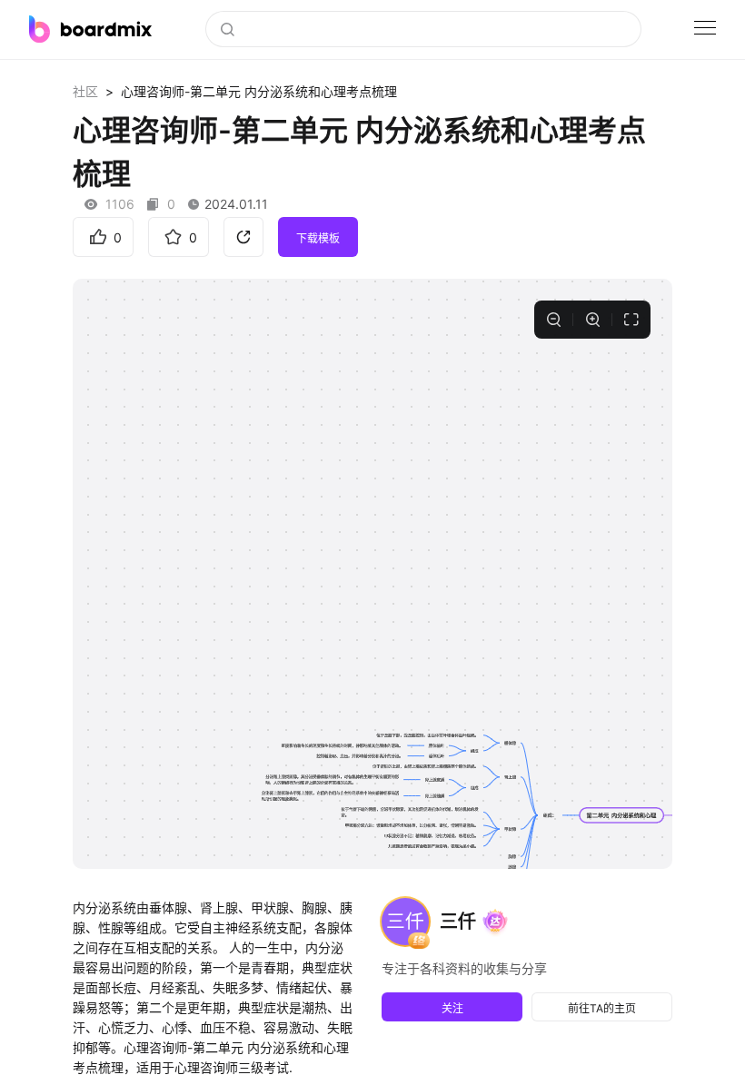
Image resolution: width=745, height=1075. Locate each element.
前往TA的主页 (602, 1008)
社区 (85, 91)
